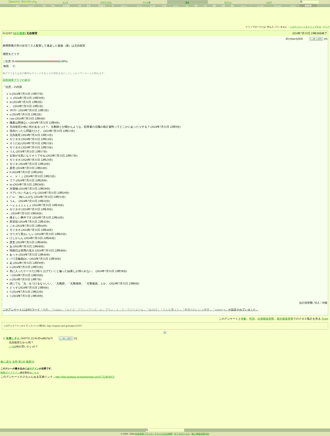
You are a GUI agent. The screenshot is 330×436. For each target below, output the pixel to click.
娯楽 (232, 6)
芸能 (214, 6)
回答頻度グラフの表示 (16, 80)
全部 (15, 361)
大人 (187, 6)
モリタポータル (182, 434)
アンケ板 (146, 2)
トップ (65, 2)
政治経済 (101, 6)
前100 (21, 361)
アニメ (243, 6)
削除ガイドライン (10, 372)
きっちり (260, 6)
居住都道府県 (285, 318)
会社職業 (66, 6)
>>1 (11, 346)
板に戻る (6, 361)
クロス (292, 6)
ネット (175, 6)
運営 (196, 6)
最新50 (30, 361)
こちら (35, 372)
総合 (17, 6)
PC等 (164, 6)
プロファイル (106, 2)
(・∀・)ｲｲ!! (316, 38)
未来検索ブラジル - (145, 434)
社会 (53, 6)
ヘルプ (269, 2)
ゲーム (139, 6)
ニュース (31, 6)
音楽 (223, 6)
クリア (326, 27)
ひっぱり (277, 6)
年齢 (243, 318)
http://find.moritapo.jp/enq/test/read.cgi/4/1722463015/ (85, 376)
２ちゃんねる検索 (163, 434)
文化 (44, 6)
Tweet (324, 318)
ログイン (228, 2)
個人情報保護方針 (200, 434)
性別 (252, 318)
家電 (88, 6)
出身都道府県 (265, 318)
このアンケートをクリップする (305, 27)
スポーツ (123, 6)
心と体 (152, 6)
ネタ (205, 6)
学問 (79, 6)
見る (187, 2)
